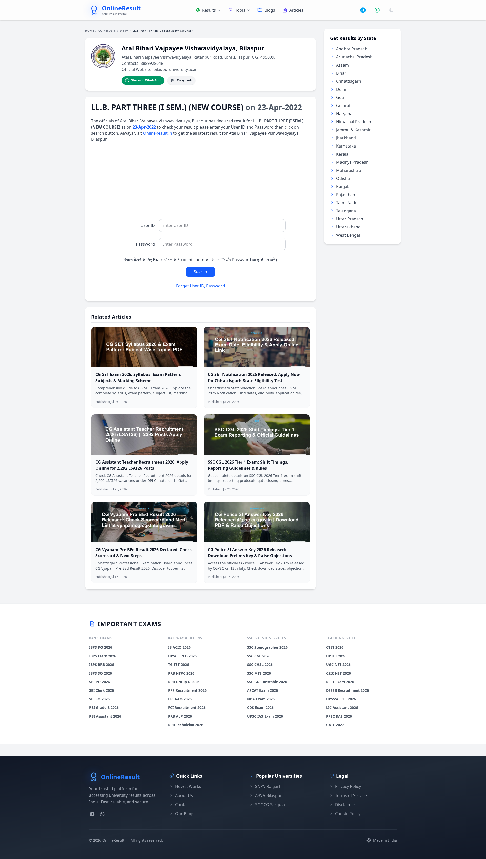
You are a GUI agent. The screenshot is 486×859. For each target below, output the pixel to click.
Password (145, 244)
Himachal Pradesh (353, 121)
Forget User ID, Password (200, 286)
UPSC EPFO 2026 (182, 656)
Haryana (344, 113)
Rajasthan (345, 194)
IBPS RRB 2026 (101, 664)
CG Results (107, 30)
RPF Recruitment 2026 (187, 690)
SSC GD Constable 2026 (267, 681)
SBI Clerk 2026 (101, 690)
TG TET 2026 (178, 664)
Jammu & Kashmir (353, 130)
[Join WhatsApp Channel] (377, 10)
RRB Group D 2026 (183, 681)
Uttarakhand (348, 227)
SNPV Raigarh (268, 786)
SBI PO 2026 (99, 681)
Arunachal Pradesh (354, 57)
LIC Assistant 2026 (342, 707)
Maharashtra (348, 170)
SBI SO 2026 (99, 699)
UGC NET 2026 (338, 664)
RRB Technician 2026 (185, 724)
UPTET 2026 (336, 656)
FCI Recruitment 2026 (187, 707)
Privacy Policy (348, 786)
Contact (182, 804)
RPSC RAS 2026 (339, 716)
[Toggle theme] (391, 10)
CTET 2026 (334, 647)
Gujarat (343, 105)
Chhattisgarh (348, 81)
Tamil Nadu (347, 202)
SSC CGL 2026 (258, 656)
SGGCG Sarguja (270, 804)
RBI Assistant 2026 (105, 716)
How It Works (188, 786)
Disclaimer (345, 804)
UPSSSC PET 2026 (341, 699)
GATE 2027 (335, 724)
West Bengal (348, 235)
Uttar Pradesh (349, 219)
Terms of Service (351, 795)
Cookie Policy (347, 813)
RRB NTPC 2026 (181, 673)
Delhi (341, 89)
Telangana (346, 211)
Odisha (343, 178)
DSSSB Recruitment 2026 (347, 690)
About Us (184, 795)
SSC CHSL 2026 (260, 664)
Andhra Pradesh (351, 49)
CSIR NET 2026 (338, 673)
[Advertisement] (200, 183)
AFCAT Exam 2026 (262, 690)
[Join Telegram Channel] (363, 10)
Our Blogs (184, 813)
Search (200, 272)
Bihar (341, 73)
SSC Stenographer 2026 (267, 647)
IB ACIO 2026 (179, 647)
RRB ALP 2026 (180, 716)
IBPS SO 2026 (100, 673)
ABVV (124, 30)
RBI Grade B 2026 (104, 707)
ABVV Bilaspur (268, 795)
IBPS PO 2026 (100, 647)
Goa (340, 97)
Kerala (342, 154)
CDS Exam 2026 (260, 707)
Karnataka (346, 146)
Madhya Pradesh (352, 162)
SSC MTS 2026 (259, 673)
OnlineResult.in (157, 133)
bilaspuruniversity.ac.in (175, 69)
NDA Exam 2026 (261, 699)
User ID (147, 225)
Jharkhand (346, 138)
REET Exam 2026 (340, 681)
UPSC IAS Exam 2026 (265, 716)
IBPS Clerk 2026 (102, 656)
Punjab (343, 186)
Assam (342, 65)
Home (89, 30)
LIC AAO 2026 (180, 699)
